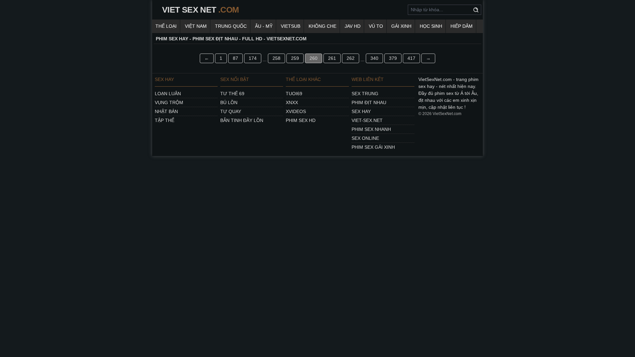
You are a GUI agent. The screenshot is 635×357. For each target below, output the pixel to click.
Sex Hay (361, 111)
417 (411, 58)
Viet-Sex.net (367, 120)
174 (253, 58)
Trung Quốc (231, 26)
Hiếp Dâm (461, 26)
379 (393, 58)
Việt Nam (196, 26)
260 (314, 58)
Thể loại (166, 26)
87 (235, 58)
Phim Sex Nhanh (371, 129)
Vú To (376, 26)
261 (332, 58)
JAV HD (352, 26)
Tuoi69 (294, 93)
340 (374, 58)
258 (276, 58)
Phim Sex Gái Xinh (373, 147)
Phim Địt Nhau (369, 102)
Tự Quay (230, 111)
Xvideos (296, 111)
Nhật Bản (166, 111)
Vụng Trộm (169, 102)
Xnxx (292, 102)
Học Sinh (431, 26)
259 (295, 58)
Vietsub (290, 26)
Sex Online (365, 138)
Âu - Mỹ (264, 26)
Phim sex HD (301, 120)
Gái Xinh (401, 26)
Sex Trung (365, 93)
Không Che (322, 26)
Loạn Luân (168, 93)
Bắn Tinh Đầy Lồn (241, 120)
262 (351, 58)
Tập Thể (164, 120)
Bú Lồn (228, 102)
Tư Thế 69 (232, 93)
